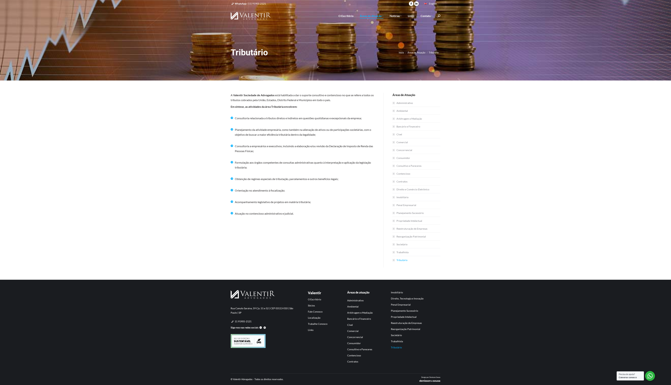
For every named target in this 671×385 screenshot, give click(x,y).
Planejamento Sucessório (410, 212)
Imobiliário (402, 197)
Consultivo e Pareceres (408, 165)
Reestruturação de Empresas (411, 228)
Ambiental (402, 110)
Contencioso (403, 173)
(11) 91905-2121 (250, 3)
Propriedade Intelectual (409, 220)
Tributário (401, 260)
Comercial (402, 142)
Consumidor (403, 157)
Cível (399, 134)
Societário (401, 244)
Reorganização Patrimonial (411, 236)
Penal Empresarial (406, 205)
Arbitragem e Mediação (409, 118)
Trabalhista (402, 252)
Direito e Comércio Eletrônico (412, 189)
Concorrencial (404, 150)
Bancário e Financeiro (408, 126)
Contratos (401, 181)
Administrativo (404, 102)
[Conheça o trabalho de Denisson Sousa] (429, 381)
